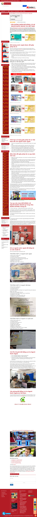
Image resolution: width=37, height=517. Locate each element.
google (14, 464)
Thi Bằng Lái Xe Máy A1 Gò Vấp (5, 128)
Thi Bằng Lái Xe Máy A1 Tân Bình (5, 110)
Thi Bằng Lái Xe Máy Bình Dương (23, 511)
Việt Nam (20, 49)
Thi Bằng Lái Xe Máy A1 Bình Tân (5, 114)
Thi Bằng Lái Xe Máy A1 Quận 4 (5, 78)
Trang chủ (12, 11)
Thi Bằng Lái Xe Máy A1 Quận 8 (5, 92)
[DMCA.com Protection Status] (31, 495)
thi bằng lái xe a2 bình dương (16, 460)
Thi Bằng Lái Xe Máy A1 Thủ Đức (5, 132)
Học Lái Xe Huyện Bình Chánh (5, 206)
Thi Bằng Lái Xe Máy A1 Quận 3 (5, 74)
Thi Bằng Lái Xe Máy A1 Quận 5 (5, 81)
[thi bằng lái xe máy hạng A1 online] (5, 148)
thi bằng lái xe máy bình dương (16, 459)
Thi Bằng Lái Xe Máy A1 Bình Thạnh (5, 121)
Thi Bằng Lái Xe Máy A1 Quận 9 (5, 96)
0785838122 (8, 513)
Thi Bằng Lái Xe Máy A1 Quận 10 (5, 99)
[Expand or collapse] (20, 16)
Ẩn (16, 17)
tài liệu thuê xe (16, 11)
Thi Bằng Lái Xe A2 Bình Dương (23, 503)
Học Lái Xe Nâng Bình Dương (23, 495)
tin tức (21, 11)
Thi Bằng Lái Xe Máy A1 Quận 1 (5, 67)
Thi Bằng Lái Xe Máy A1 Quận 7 (5, 89)
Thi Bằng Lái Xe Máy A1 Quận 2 (5, 70)
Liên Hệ (24, 11)
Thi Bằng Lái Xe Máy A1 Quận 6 (5, 85)
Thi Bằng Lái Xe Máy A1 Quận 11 (5, 103)
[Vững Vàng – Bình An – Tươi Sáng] (6, 3)
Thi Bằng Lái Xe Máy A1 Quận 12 (5, 107)
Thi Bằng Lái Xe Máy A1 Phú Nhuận (5, 125)
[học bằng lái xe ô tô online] (5, 222)
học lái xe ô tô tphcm (5, 240)
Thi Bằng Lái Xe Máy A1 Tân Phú (5, 118)
